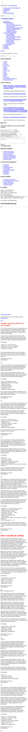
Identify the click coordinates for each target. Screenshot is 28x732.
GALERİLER (6, 9)
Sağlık (4, 76)
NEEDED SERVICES (6, 134)
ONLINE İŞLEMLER (8, 13)
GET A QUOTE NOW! (5, 145)
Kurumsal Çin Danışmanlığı (9, 156)
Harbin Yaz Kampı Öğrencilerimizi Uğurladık (14, 93)
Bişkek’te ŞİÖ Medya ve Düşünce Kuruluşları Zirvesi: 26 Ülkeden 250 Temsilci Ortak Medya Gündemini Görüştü (14, 87)
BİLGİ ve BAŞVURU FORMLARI (11, 8)
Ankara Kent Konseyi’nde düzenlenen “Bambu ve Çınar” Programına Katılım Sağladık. (14, 100)
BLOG (5, 11)
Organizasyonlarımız (8, 167)
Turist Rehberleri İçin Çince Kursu (11, 180)
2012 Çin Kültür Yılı (8, 79)
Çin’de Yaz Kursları (7, 154)
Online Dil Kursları (7, 184)
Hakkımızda (6, 164)
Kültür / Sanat (6, 70)
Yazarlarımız (6, 173)
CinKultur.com (4, 318)
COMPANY (17, 131)
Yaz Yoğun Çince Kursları (9, 179)
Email (15, 133)
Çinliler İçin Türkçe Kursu (9, 158)
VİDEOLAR (6, 10)
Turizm (5, 66)
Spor (4, 72)
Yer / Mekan (6, 77)
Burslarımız (6, 171)
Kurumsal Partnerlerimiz (9, 170)
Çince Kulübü (6, 168)
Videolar (5, 61)
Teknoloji (5, 68)
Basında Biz (6, 172)
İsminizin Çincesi (7, 159)
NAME (15, 130)
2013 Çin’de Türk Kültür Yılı (10, 78)
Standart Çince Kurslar (8, 151)
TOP (2, 320)
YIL (2, 51)
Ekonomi (5, 64)
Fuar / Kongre (6, 65)
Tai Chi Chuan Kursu (8, 182)
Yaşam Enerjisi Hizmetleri (9, 155)
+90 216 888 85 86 (12, 5)
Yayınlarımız (6, 166)
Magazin (5, 74)
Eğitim (4, 69)
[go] (14, 56)
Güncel (5, 63)
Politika (5, 73)
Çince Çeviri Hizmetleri (8, 152)
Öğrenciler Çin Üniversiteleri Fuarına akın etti (14, 117)
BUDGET (3, 135)
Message (3, 144)
